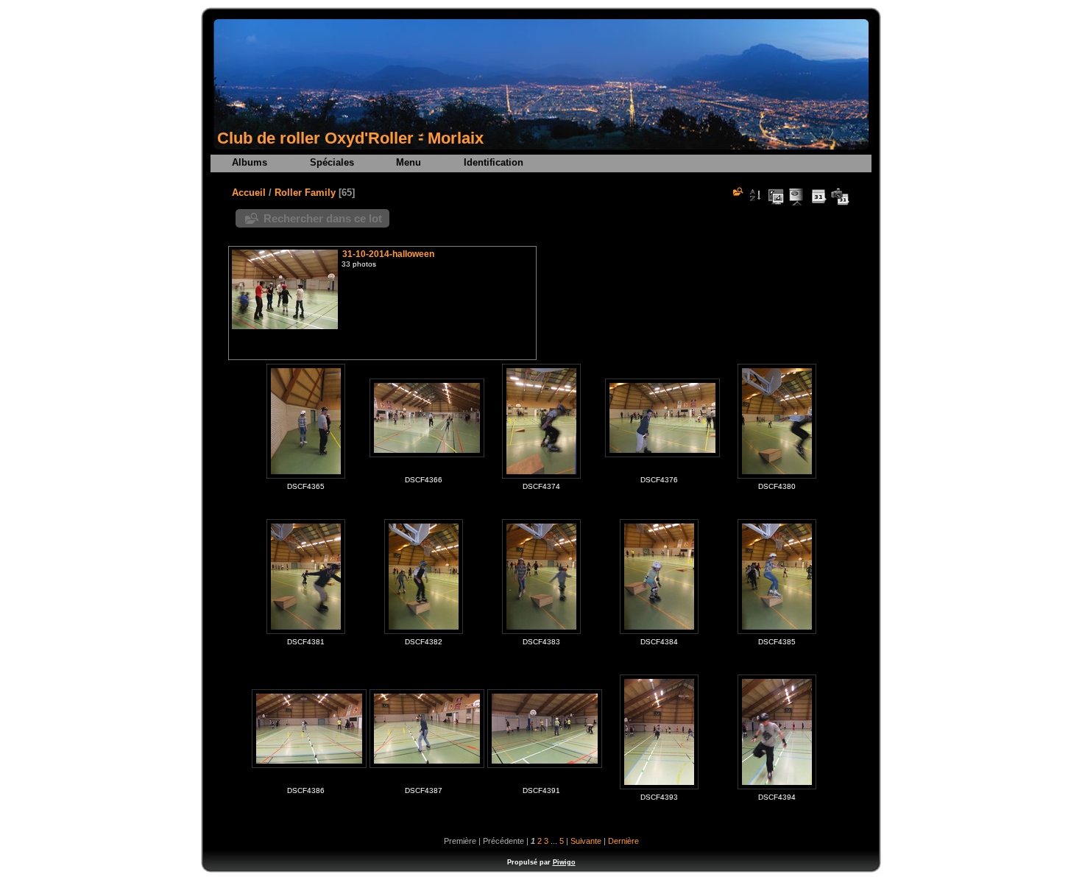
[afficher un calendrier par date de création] (839, 196)
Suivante (585, 841)
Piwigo (564, 862)
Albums (249, 162)
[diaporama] (797, 196)
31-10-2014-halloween (388, 254)
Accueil (249, 192)
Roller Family (305, 192)
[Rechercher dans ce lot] (737, 191)
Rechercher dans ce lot (323, 218)
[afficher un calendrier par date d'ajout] (818, 196)
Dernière (623, 841)
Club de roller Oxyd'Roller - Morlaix (350, 138)
